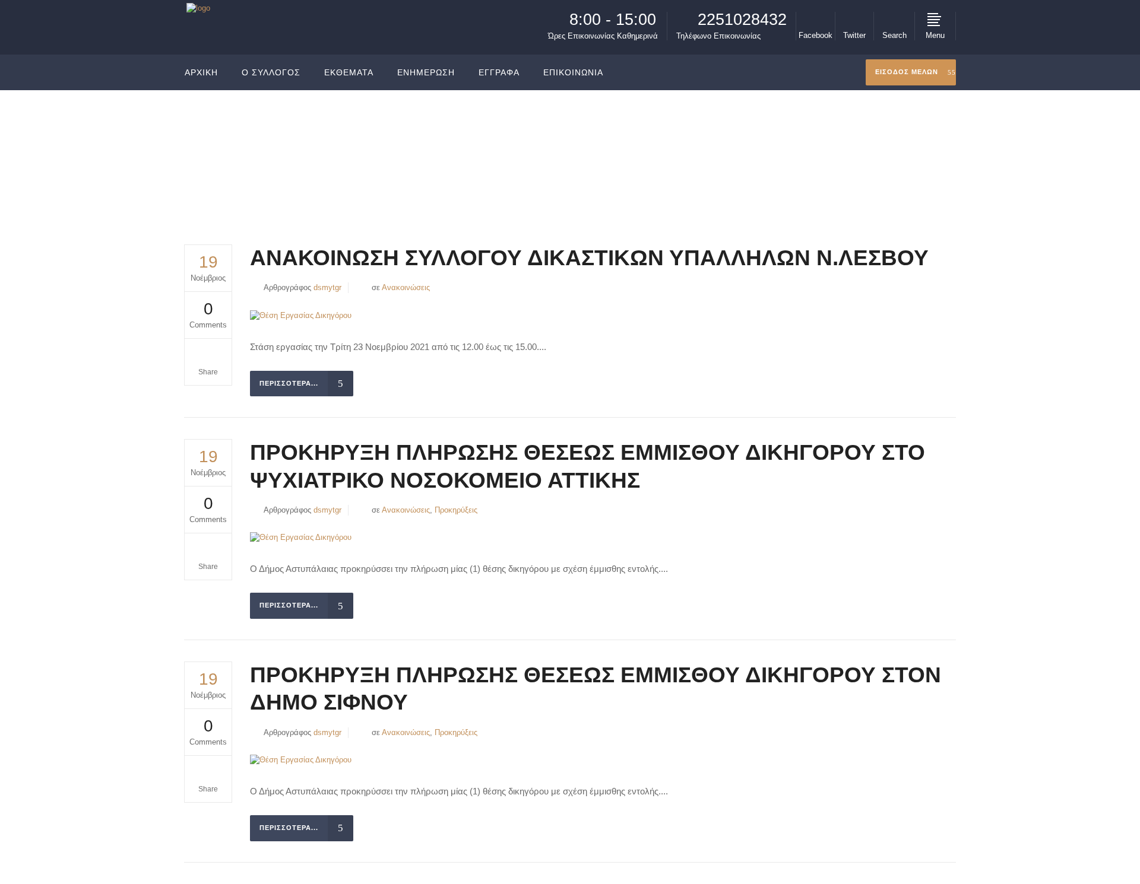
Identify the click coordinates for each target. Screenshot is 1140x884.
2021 (878, 150)
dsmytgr (327, 287)
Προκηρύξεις (456, 509)
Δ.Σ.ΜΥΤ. (842, 150)
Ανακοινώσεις (406, 287)
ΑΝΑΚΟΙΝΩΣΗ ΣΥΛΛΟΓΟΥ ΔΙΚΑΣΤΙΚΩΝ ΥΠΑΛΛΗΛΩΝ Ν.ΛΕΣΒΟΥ (589, 258)
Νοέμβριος (917, 150)
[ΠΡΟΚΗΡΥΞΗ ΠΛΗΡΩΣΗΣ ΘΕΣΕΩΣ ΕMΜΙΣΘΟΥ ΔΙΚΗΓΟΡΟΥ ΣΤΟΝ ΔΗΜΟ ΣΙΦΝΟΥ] (301, 760)
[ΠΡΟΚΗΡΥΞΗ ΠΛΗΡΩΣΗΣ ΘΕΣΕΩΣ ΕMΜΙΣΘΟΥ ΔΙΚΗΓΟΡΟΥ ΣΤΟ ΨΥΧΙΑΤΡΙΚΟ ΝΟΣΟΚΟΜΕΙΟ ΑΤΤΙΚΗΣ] (301, 537)
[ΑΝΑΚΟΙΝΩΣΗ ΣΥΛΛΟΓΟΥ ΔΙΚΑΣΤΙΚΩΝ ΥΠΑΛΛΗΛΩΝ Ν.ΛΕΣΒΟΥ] (301, 315)
